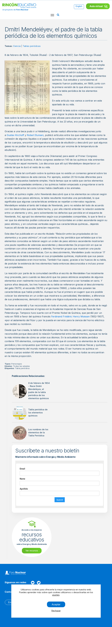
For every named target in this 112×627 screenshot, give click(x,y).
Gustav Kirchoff (15, 135)
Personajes (16, 364)
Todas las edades (21, 366)
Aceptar (55, 604)
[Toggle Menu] (52, 15)
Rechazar (56, 610)
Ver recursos (32, 550)
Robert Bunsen (35, 135)
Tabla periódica (22, 368)
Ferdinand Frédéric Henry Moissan (70, 316)
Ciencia (17, 46)
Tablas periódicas (32, 46)
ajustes (55, 595)
